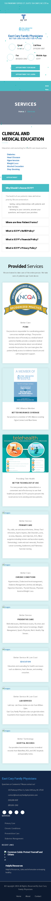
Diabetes (11, 154)
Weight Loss (12, 163)
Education (25, 662)
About (28, 896)
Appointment (11, 177)
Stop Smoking (13, 169)
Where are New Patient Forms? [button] (22, 222)
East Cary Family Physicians (19, 778)
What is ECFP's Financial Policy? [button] (22, 239)
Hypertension (13, 160)
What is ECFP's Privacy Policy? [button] (21, 247)
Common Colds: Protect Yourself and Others (25, 853)
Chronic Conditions (13, 828)
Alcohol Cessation (15, 166)
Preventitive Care (12, 833)
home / (22, 111)
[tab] (25, 188)
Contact (38, 896)
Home (18, 896)
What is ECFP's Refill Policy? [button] (20, 230)
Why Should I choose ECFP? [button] (20, 187)
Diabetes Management (14, 838)
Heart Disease (13, 157)
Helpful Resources (14, 865)
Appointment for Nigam (25, 67)
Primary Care (10, 823)
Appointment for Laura (25, 74)
